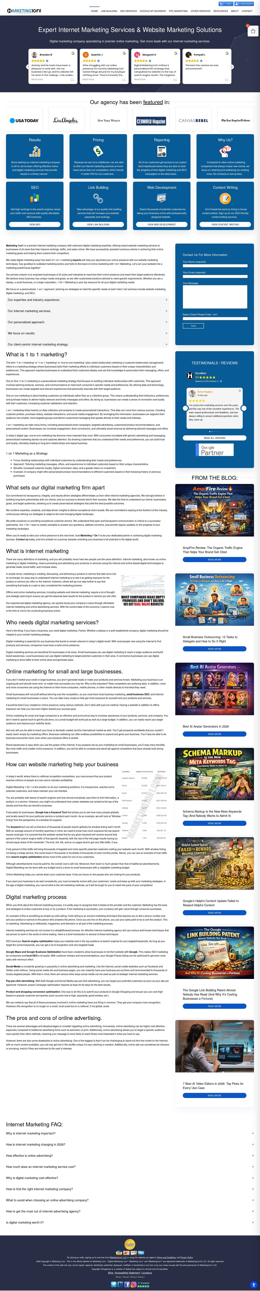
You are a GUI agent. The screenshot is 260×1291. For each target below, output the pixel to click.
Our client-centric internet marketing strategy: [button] (38, 344)
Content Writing (225, 187)
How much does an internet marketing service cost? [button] (41, 1166)
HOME (94, 10)
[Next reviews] (243, 408)
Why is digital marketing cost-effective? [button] (32, 1178)
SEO (35, 187)
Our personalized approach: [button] (26, 322)
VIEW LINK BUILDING (98, 224)
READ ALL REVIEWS (214, 437)
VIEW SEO (34, 224)
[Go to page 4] (219, 431)
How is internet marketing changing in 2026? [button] (35, 1144)
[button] (231, 67)
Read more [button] (37, 79)
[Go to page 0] (209, 431)
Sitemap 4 (141, 1277)
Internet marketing (132, 559)
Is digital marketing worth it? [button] (25, 1222)
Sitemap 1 (119, 1277)
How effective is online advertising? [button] (29, 1155)
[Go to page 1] (212, 431)
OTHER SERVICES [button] (200, 10)
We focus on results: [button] (21, 333)
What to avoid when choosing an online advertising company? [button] (47, 1200)
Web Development (161, 187)
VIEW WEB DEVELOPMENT (162, 224)
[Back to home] (24, 11)
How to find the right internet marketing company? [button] (39, 1189)
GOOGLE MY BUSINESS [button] (153, 10)
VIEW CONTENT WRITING (225, 224)
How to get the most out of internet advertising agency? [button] (43, 1211)
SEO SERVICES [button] (128, 10)
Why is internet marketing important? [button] (31, 1133)
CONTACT (247, 10)
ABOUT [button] (235, 10)
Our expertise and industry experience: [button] (34, 299)
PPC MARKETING (178, 10)
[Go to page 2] (214, 431)
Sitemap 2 (126, 1277)
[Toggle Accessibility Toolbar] (254, 1285)
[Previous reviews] (185, 408)
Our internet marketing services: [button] (29, 311)
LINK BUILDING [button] (109, 10)
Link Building (98, 187)
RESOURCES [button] (221, 10)
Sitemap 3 (134, 1277)
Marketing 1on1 (58, 1261)
